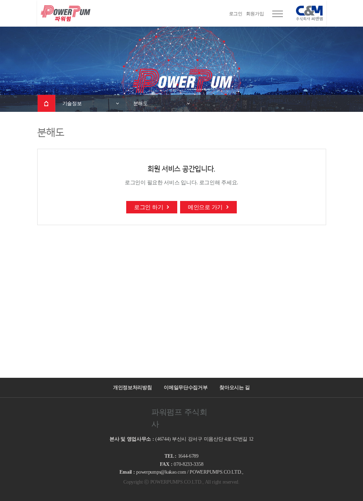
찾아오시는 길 (234, 387)
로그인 (235, 13)
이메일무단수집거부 (185, 387)
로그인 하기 (148, 207)
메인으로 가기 (205, 207)
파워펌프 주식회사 (65, 13)
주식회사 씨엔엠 (306, 13)
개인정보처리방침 (132, 387)
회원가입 (255, 13)
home (46, 103)
